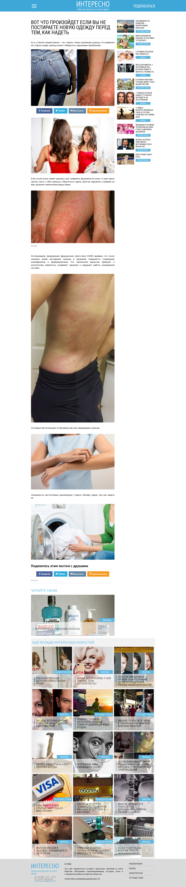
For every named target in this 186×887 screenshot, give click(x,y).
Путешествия (136, 878)
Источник (34, 580)
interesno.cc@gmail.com (45, 881)
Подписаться (144, 6)
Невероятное (136, 873)
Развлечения (135, 864)
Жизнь (132, 868)
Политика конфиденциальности (82, 879)
